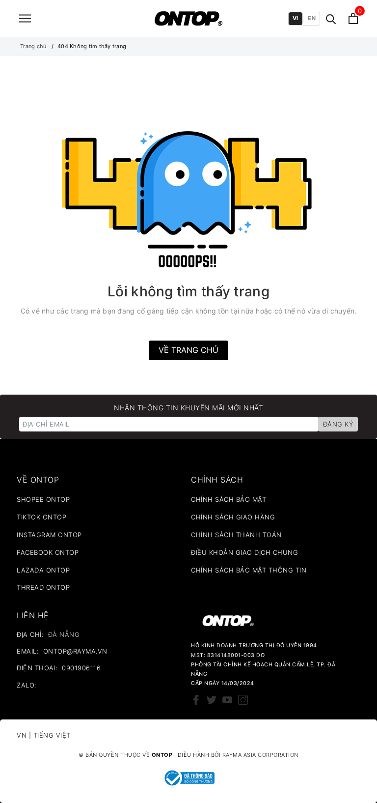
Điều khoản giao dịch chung (244, 552)
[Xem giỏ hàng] (353, 18)
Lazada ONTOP (43, 570)
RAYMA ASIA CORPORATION (260, 754)
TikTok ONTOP (41, 517)
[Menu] (25, 18)
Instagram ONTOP (49, 535)
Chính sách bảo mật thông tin (248, 570)
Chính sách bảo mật (228, 499)
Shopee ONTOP (43, 499)
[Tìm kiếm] (331, 18)
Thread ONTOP (43, 587)
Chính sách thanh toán (236, 535)
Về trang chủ (188, 350)
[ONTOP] (188, 18)
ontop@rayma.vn (75, 651)
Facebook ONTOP (48, 552)
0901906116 (81, 668)
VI (295, 18)
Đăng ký (338, 424)
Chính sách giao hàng (233, 517)
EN (312, 18)
